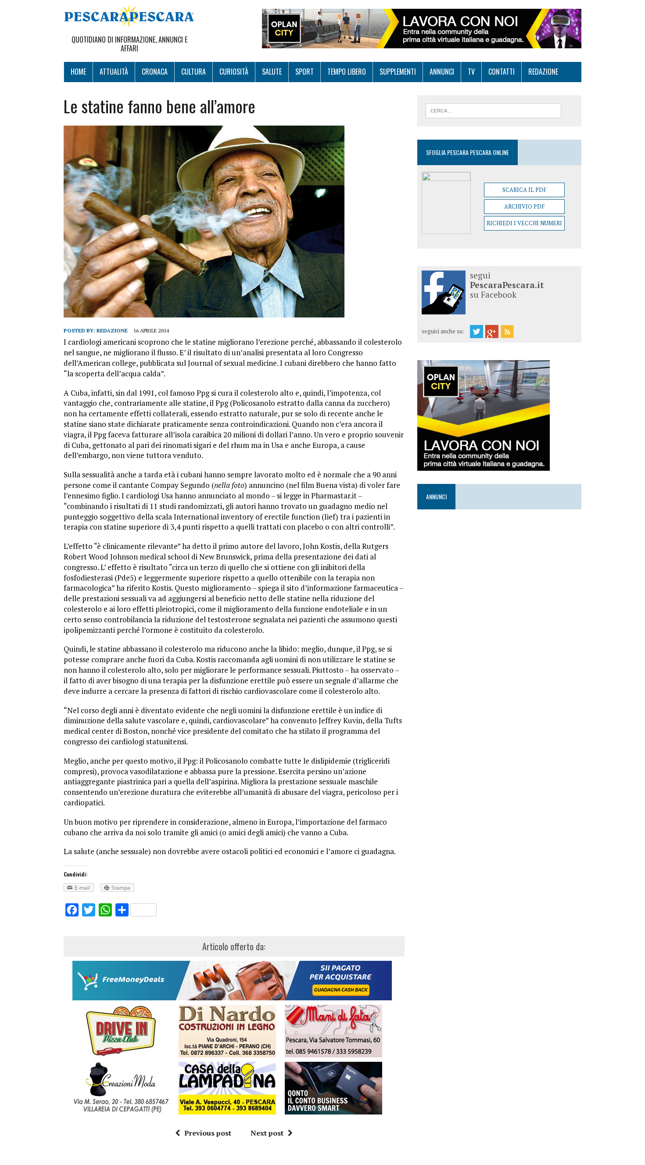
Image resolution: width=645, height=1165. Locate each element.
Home (78, 71)
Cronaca (155, 71)
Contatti (501, 71)
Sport (304, 71)
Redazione (543, 71)
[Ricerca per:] (493, 110)
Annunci (442, 71)
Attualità (114, 71)
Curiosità (233, 71)
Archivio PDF (524, 206)
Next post (267, 1133)
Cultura (193, 71)
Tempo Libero (346, 71)
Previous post (207, 1133)
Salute (272, 71)
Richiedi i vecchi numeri (524, 223)
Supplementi (398, 71)
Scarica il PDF (524, 190)
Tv (471, 71)
